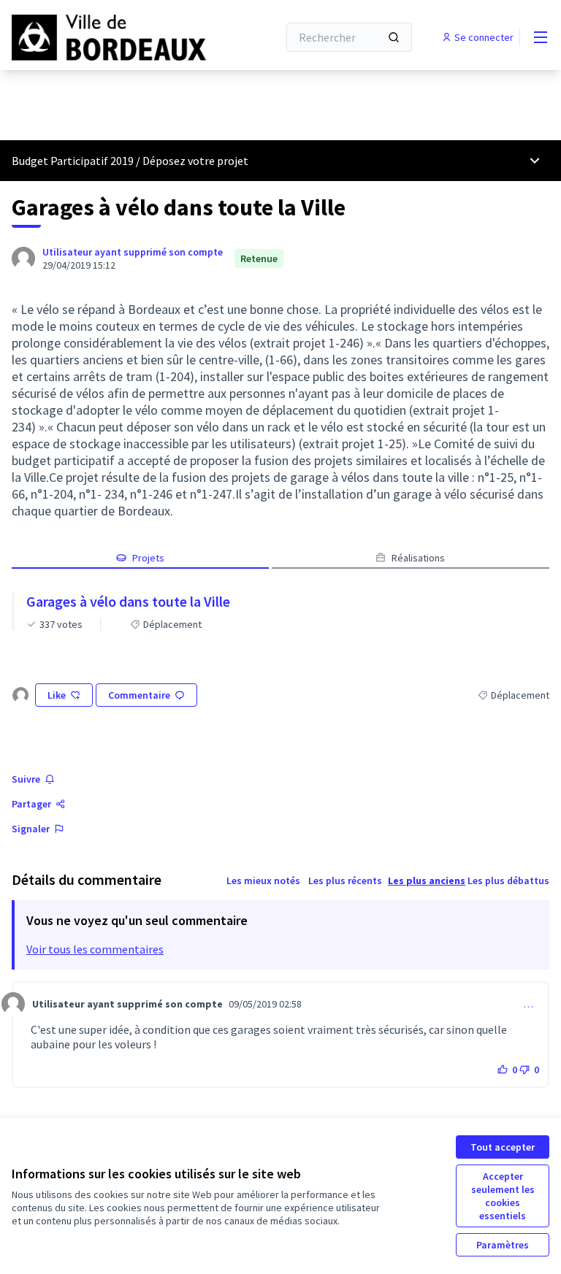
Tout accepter (502, 1147)
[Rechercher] (393, 37)
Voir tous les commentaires (95, 949)
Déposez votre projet (195, 160)
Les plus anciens (426, 880)
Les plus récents (345, 880)
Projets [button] (148, 557)
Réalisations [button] (418, 557)
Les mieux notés (263, 880)
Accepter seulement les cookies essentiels (503, 1196)
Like (56, 695)
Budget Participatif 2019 (73, 160)
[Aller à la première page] (109, 38)
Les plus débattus (508, 880)
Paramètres (502, 1244)
